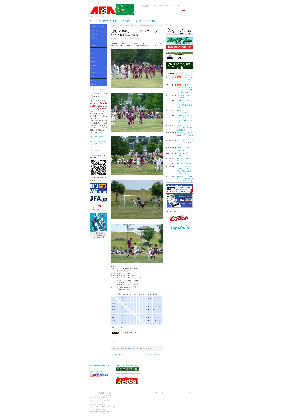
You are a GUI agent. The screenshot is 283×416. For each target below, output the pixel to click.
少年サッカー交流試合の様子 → (154, 354)
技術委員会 (93, 61)
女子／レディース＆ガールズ (97, 42)
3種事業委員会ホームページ (98, 372)
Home (114, 26)
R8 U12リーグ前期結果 (184, 163)
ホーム (92, 21)
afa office (124, 39)
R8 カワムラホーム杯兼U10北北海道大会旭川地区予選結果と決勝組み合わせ (185, 178)
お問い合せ (151, 21)
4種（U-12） (93, 38)
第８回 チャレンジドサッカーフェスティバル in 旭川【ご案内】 (184, 127)
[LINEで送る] (128, 332)
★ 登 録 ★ (95, 73)
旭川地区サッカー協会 (108, 21)
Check (135, 332)
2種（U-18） (93, 30)
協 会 (92, 69)
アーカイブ (183, 392)
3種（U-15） (93, 34)
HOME (157, 392)
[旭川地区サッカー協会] (112, 9)
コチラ (101, 407)
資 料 (92, 77)
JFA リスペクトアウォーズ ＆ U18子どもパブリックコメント (185, 142)
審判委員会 (93, 65)
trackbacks (132, 348)
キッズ (92, 53)
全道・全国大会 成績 (95, 84)
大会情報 (126, 21)
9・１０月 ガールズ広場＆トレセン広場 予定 (185, 79)
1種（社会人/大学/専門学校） (97, 26)
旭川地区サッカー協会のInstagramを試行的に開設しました (185, 135)
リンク (138, 21)
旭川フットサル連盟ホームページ (126, 377)
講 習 (92, 80)
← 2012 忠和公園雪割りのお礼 (119, 354)
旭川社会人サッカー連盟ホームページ (101, 365)
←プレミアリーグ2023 (117, 327)
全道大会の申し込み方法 (97, 137)
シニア (92, 49)
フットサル (93, 46)
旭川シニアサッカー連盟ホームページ (127, 365)
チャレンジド (94, 57)
